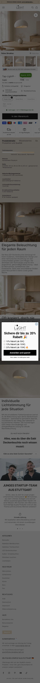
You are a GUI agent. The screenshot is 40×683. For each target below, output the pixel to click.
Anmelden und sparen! (20, 353)
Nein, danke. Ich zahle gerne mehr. (20, 357)
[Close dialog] (36, 324)
